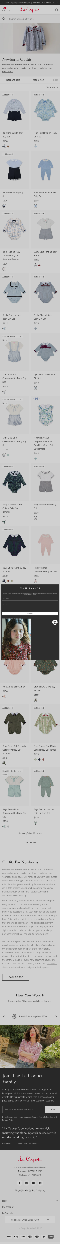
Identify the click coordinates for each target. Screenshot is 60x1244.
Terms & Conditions (17, 618)
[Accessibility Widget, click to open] (55, 622)
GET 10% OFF (30, 613)
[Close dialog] (57, 586)
